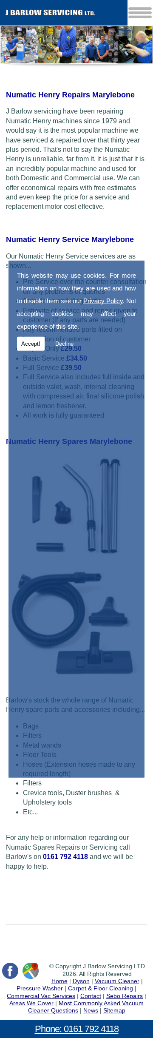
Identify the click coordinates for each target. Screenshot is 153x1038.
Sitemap (114, 1010)
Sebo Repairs (124, 995)
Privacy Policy (103, 300)
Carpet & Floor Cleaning (100, 988)
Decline (64, 343)
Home (59, 981)
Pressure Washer (40, 988)
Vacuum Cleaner (117, 981)
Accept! (30, 343)
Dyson (81, 981)
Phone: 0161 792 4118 (77, 1029)
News (90, 1010)
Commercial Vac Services (41, 995)
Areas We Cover (31, 1003)
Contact (90, 995)
